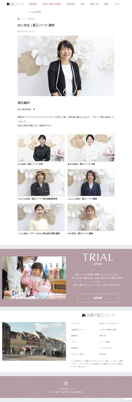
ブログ (117, 4)
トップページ (76, 323)
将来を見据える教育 (51, 4)
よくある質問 (34, 12)
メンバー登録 (104, 342)
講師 (106, 4)
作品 (83, 4)
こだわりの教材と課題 (107, 330)
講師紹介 (74, 336)
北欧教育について (78, 330)
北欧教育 (32, 4)
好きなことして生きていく (109, 323)
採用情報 (74, 348)
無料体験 (71, 4)
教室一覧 (94, 4)
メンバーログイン (106, 348)
